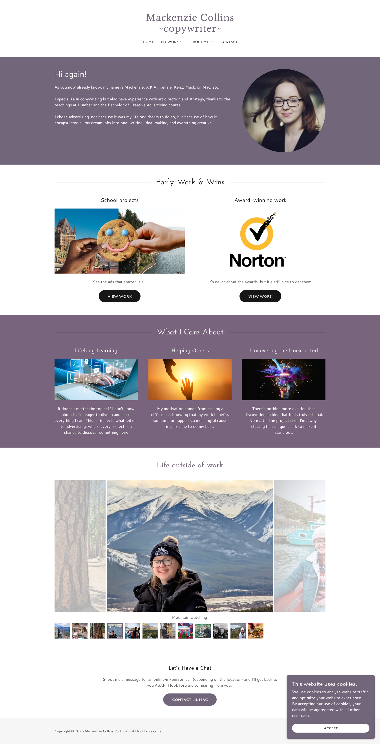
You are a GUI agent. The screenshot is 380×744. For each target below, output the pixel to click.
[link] (190, 30)
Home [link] (148, 41)
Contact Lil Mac (190, 699)
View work (120, 296)
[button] (172, 41)
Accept (331, 728)
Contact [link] (228, 41)
